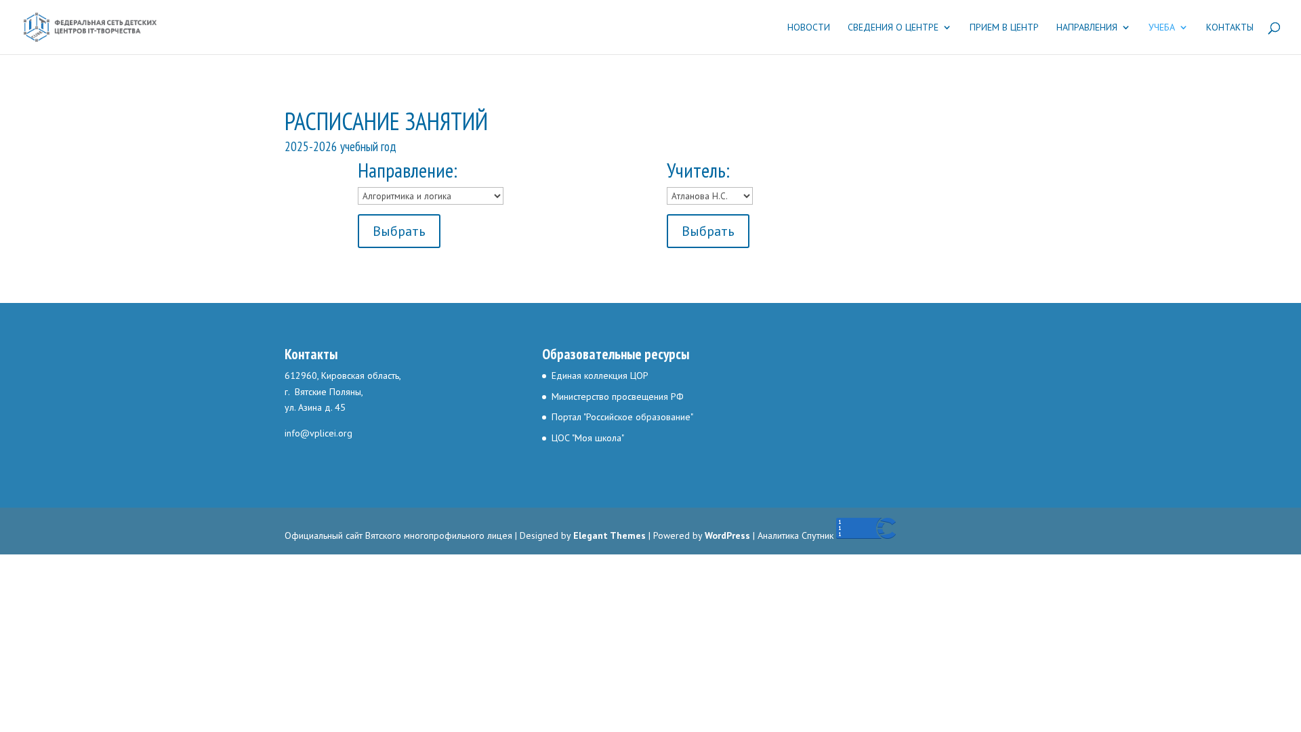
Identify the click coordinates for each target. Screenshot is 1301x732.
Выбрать (399, 231)
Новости (808, 27)
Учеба (1162, 27)
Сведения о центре (893, 27)
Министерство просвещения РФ (618, 396)
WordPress (727, 535)
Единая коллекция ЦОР (600, 375)
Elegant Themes (609, 535)
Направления (1086, 27)
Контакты (1230, 27)
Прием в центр (1004, 27)
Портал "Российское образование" (622, 417)
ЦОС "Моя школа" (588, 438)
